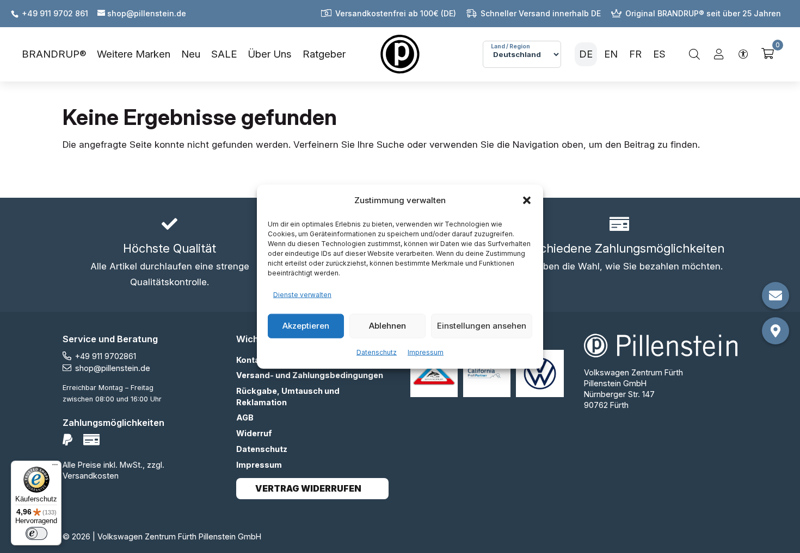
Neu (190, 54)
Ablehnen (387, 326)
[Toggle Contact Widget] (775, 295)
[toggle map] (775, 330)
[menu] (178, 54)
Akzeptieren (305, 326)
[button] (526, 200)
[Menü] (54, 467)
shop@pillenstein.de (112, 368)
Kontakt (252, 360)
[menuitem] (59, 54)
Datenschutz (376, 352)
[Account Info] (719, 54)
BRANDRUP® (54, 54)
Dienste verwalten (302, 295)
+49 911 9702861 (105, 356)
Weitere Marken (133, 54)
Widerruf (254, 433)
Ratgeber (324, 54)
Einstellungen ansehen (481, 326)
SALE (224, 54)
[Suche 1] (694, 54)
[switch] (36, 533)
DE (586, 54)
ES (659, 54)
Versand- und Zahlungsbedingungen (309, 375)
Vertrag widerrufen (308, 488)
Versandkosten (91, 475)
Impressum (426, 352)
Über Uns (270, 54)
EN (611, 54)
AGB (245, 417)
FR (635, 54)
